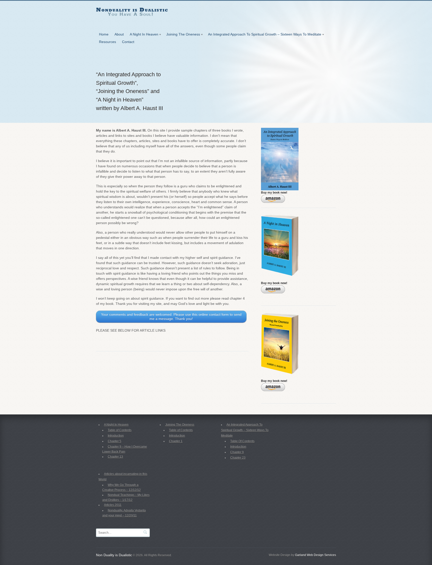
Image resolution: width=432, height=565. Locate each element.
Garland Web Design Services (315, 555)
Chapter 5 (114, 441)
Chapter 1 (175, 441)
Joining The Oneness (181, 35)
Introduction (116, 435)
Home (103, 34)
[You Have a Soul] (132, 25)
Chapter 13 (115, 456)
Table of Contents (120, 430)
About (119, 34)
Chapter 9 (237, 452)
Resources (107, 42)
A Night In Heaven (142, 35)
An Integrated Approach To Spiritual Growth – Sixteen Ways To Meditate (263, 35)
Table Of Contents (242, 441)
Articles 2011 (113, 505)
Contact (128, 42)
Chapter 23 (238, 457)
